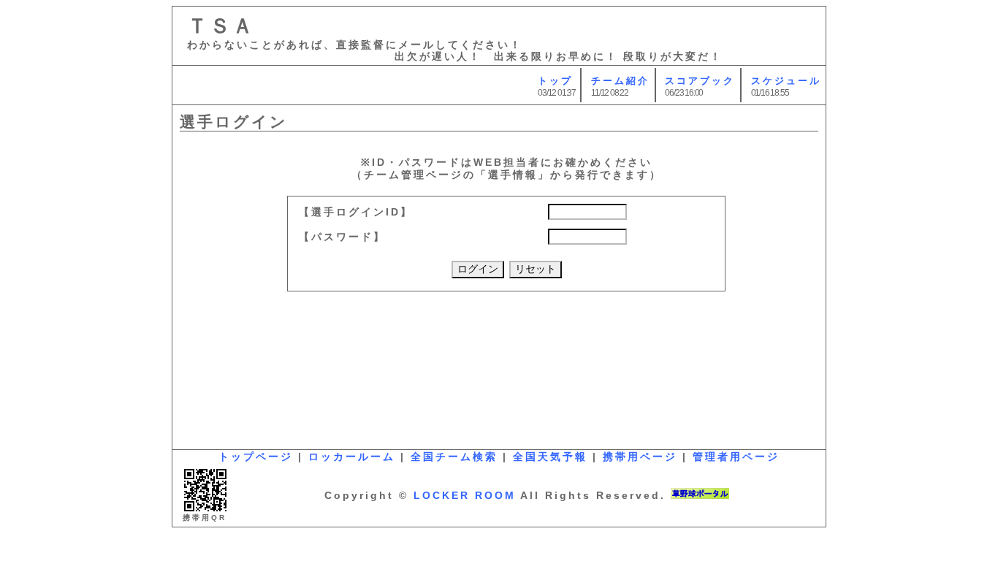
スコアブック (700, 80)
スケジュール (786, 80)
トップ (555, 80)
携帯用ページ (640, 456)
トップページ (255, 456)
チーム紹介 (620, 80)
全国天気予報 (550, 456)
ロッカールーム (351, 456)
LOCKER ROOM (465, 495)
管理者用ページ (736, 456)
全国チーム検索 (454, 456)
